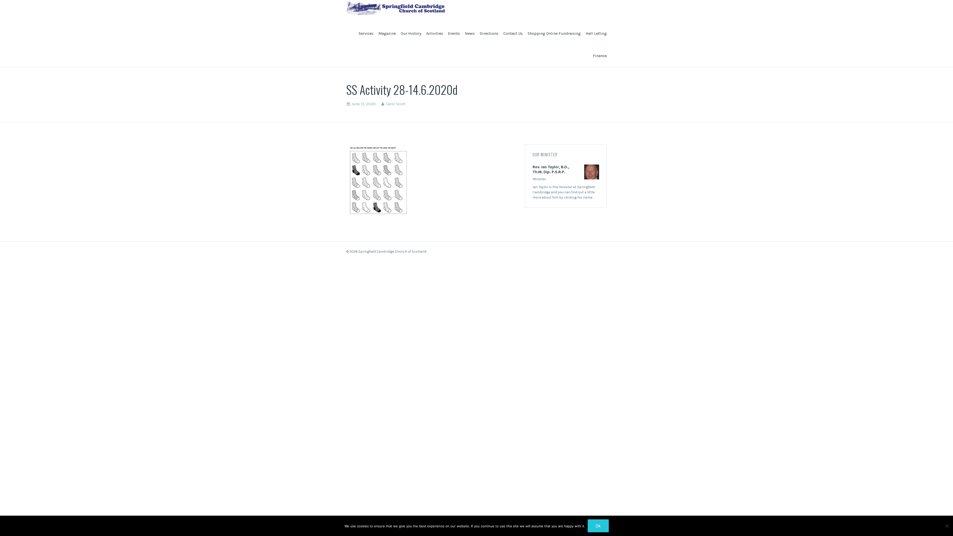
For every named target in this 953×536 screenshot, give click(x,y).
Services (366, 33)
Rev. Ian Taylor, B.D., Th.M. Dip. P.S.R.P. (551, 169)
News (470, 33)
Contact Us (513, 33)
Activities (434, 33)
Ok (598, 525)
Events (454, 33)
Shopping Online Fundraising (554, 33)
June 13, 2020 (363, 103)
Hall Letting (596, 33)
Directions (489, 33)
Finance (600, 55)
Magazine (387, 33)
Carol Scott (396, 103)
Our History (411, 33)
